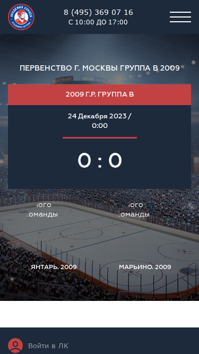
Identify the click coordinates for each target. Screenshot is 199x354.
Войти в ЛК (48, 345)
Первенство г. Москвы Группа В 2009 (100, 68)
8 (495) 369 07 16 (98, 16)
